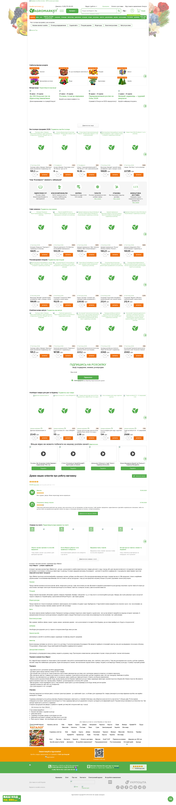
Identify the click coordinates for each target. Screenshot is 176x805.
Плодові (84, 17)
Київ (63, 725)
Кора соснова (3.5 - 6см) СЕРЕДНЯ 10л (64, 431)
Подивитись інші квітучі (54, 310)
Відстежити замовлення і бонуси (136, 6)
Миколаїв (65, 727)
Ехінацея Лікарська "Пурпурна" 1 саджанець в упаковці (40, 247)
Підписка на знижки (119, 739)
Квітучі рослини (126, 25)
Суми (97, 727)
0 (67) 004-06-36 (69, 770)
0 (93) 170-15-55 (68, 767)
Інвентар (32, 640)
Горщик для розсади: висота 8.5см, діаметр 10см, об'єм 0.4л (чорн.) (87, 431)
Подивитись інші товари (66, 393)
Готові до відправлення (58, 25)
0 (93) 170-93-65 (67, 6)
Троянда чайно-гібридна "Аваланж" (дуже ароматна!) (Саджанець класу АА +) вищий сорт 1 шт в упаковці (41, 168)
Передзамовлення (101, 742)
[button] (145, 76)
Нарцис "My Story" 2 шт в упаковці (134, 167)
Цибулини (78, 17)
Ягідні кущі (98, 25)
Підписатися (88, 377)
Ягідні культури (34, 600)
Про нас (58, 739)
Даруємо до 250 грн (135, 739)
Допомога (70, 742)
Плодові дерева (86, 25)
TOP (41, 17)
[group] (44, 541)
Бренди (138, 742)
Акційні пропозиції (36, 6)
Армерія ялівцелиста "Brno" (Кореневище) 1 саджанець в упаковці (133, 247)
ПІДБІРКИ (32, 17)
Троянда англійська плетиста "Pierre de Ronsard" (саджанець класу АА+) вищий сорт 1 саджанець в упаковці (111, 349)
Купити (44, 175)
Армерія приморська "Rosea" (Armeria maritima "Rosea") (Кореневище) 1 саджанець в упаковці (109, 247)
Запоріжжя (92, 725)
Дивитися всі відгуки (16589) (88, 513)
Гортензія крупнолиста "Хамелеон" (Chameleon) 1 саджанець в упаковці (64, 349)
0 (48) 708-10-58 (57, 770)
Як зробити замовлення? (84, 742)
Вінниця (124, 725)
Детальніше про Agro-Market (40, 707)
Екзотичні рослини (111, 25)
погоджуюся (79, 380)
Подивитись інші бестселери (60, 129)
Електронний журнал (95, 777)
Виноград (71, 17)
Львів (117, 725)
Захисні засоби (34, 633)
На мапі (116, 768)
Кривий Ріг (133, 725)
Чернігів (117, 727)
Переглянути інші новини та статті (55, 525)
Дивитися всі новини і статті (88, 559)
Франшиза (105, 6)
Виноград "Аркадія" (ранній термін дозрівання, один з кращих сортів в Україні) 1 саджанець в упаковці (111, 168)
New (37, 17)
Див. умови (97, 199)
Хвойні (116, 17)
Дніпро (84, 725)
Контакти (67, 739)
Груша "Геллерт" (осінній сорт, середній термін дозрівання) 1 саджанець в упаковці (86, 298)
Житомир (125, 727)
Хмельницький (107, 727)
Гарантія (75, 739)
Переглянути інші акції (47, 88)
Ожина (97, 14)
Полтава (82, 727)
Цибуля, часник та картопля (48, 17)
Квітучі (102, 17)
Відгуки (98, 739)
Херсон (109, 725)
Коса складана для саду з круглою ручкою (111, 431)
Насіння (57, 17)
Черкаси (102, 725)
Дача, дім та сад (143, 17)
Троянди (63, 17)
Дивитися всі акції (88, 125)
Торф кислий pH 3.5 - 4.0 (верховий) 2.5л (135, 431)
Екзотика (96, 17)
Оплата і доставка (117, 6)
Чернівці (138, 732)
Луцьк (141, 725)
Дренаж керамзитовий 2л (38, 430)
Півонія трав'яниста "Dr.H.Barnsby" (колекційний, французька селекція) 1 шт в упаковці (64, 247)
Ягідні (90, 17)
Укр (124, 11)
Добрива (136, 17)
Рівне (90, 727)
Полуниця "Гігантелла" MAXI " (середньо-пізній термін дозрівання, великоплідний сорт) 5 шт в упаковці (64, 298)
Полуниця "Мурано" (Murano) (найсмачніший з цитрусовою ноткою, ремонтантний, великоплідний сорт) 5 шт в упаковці (133, 298)
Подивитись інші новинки (49, 209)
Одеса (77, 725)
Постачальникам (115, 742)
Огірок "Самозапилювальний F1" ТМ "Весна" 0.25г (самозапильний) (87, 168)
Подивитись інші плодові (56, 260)
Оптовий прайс (128, 742)
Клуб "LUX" (106, 739)
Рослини (130, 17)
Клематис (92, 14)
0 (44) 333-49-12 (57, 767)
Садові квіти (73, 25)
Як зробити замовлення (113, 777)
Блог (51, 739)
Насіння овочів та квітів (39, 25)
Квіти (31, 609)
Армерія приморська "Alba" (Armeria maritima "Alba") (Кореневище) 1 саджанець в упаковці (88, 247)
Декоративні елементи (36, 650)
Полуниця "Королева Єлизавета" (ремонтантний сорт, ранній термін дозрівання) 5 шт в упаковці (111, 298)
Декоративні (109, 17)
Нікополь (74, 727)
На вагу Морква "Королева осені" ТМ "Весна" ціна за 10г (64, 168)
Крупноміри (122, 17)
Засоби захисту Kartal (57, 742)
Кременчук (80, 735)
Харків (70, 725)
